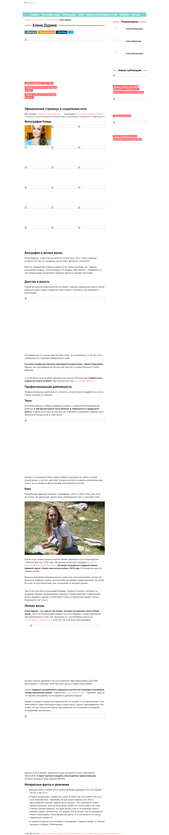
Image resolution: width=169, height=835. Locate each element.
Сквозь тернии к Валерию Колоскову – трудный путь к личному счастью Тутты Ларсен (128, 89)
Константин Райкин (83, 381)
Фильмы (136, 14)
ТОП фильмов (69, 14)
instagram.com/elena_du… (49, 114)
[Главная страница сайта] (26, 14)
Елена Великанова (134, 53)
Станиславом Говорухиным (38, 620)
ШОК (81, 14)
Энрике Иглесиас (122, 116)
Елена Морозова (133, 41)
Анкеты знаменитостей (48, 20)
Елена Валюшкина (134, 29)
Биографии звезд (50, 14)
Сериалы (124, 14)
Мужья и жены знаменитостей (101, 14)
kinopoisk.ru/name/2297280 (89, 114)
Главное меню (31, 20)
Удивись (35, 14)
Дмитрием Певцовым (46, 565)
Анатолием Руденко (77, 692)
